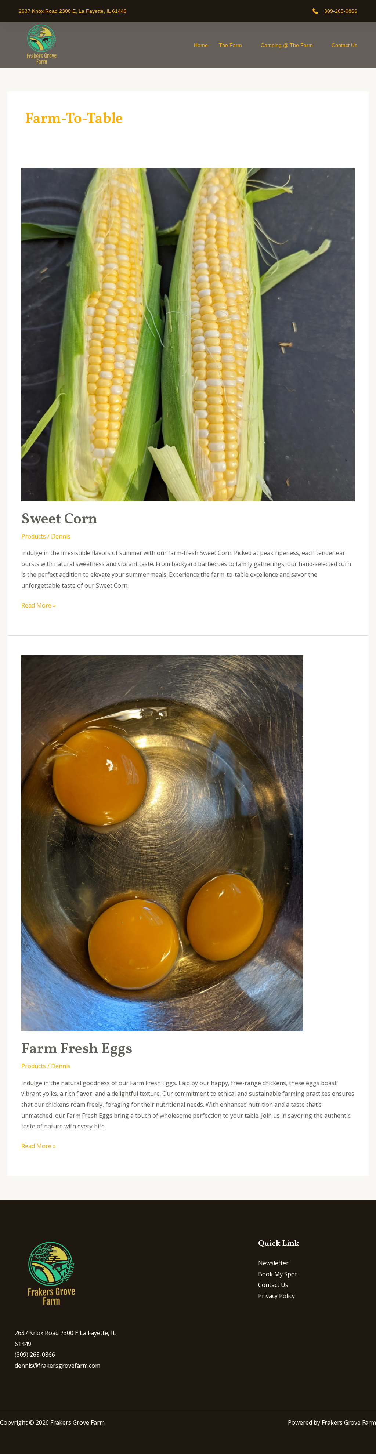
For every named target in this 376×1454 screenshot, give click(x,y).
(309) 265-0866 (35, 1354)
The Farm (230, 45)
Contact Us (344, 45)
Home (201, 45)
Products (33, 536)
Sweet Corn (59, 520)
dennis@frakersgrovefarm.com (57, 1365)
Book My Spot (277, 1274)
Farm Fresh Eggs (76, 1049)
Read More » (38, 604)
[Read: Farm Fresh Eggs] (162, 843)
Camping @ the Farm (287, 45)
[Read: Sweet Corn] (187, 334)
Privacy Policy (276, 1296)
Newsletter (273, 1263)
